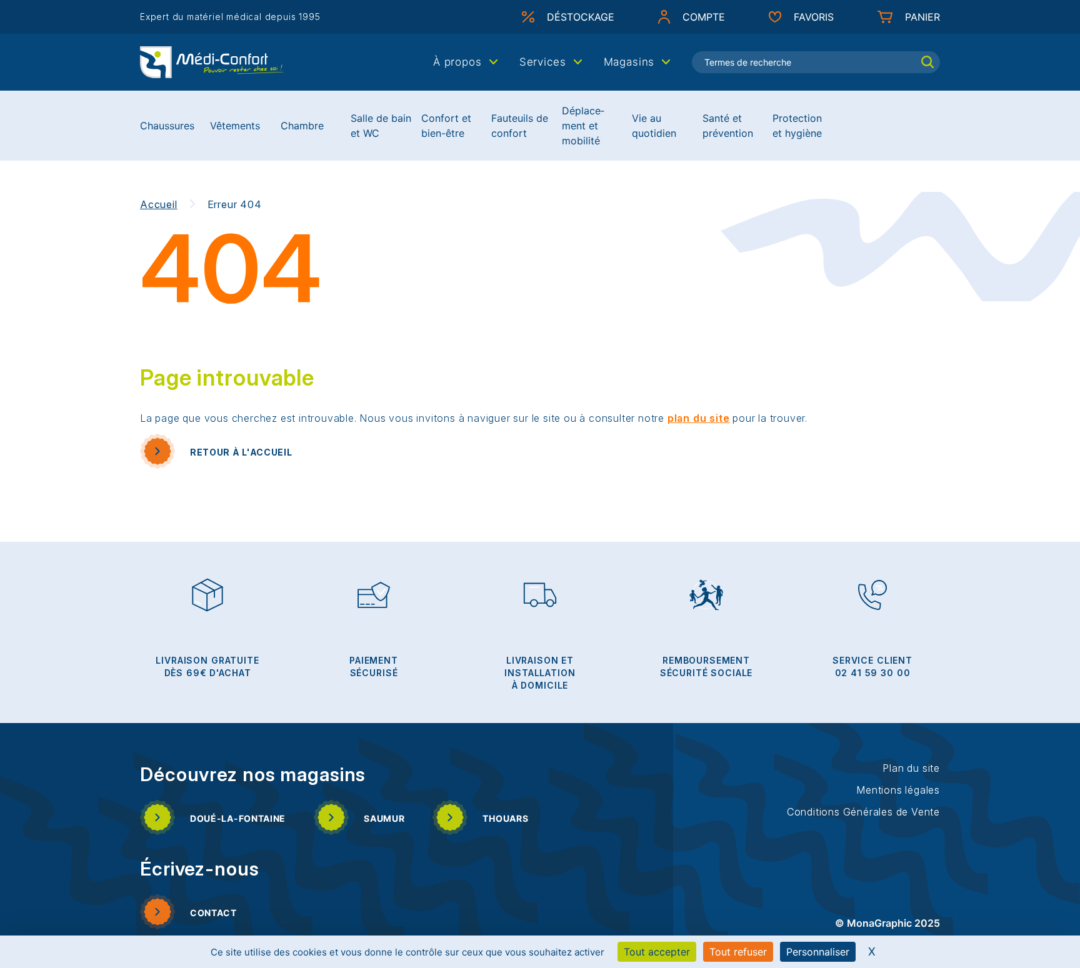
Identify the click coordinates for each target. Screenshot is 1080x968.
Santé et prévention (727, 125)
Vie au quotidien (654, 125)
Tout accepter (657, 952)
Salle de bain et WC (381, 125)
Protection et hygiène (797, 125)
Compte (703, 17)
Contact (213, 912)
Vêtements (235, 125)
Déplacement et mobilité (583, 125)
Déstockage (580, 17)
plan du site (699, 418)
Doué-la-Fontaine (238, 818)
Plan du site (911, 768)
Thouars (505, 818)
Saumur (384, 818)
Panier (922, 17)
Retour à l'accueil (241, 452)
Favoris (814, 17)
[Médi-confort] (212, 61)
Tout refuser (738, 952)
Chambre (302, 125)
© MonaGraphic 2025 (887, 923)
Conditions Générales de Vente (863, 812)
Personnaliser (817, 952)
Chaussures (167, 125)
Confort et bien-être (446, 125)
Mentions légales (898, 790)
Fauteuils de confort (519, 125)
